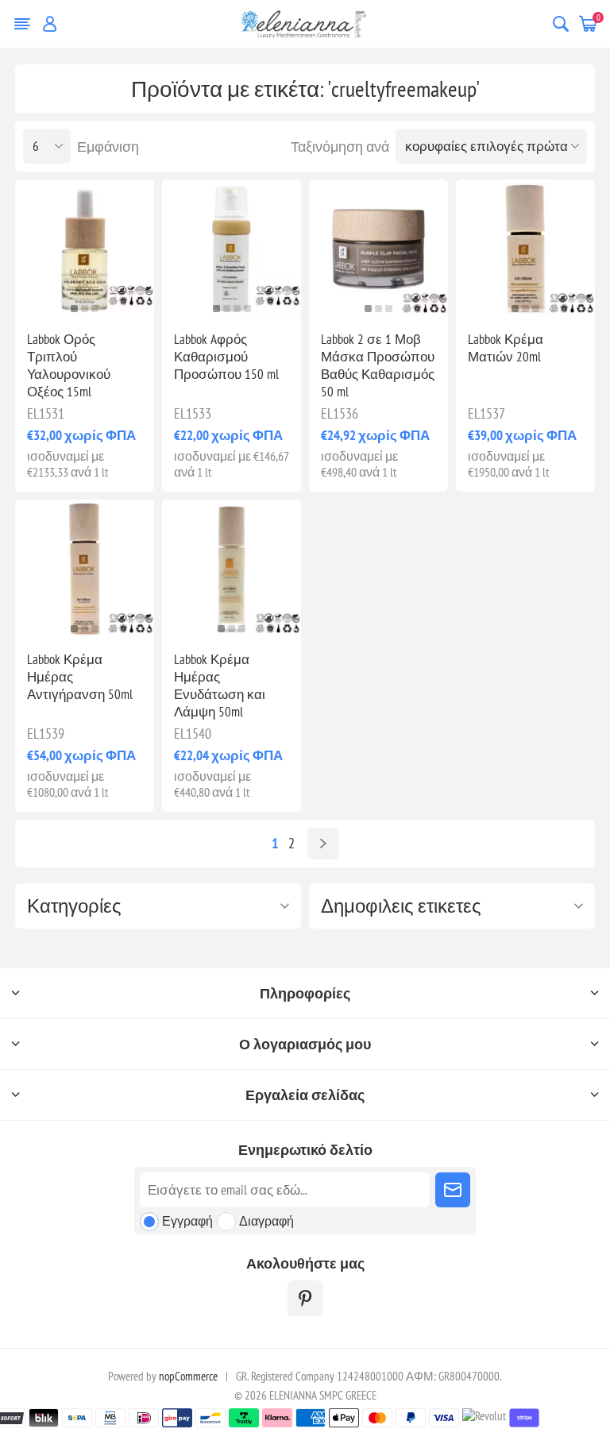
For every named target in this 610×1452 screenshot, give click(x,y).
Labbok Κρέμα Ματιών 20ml (505, 347)
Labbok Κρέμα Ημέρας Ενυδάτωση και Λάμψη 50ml (219, 685)
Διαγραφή (266, 1221)
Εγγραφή (187, 1221)
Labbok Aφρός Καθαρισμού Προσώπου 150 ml (226, 356)
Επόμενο (323, 843)
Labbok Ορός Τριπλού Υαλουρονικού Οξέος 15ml (68, 365)
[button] (74, 308)
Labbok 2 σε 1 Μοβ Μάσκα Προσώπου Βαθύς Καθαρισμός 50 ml (377, 365)
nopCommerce (188, 1376)
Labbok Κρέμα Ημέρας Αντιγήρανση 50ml (80, 677)
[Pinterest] (305, 1298)
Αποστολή (452, 1189)
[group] (84, 249)
